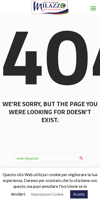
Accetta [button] (79, 194)
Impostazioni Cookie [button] (47, 194)
